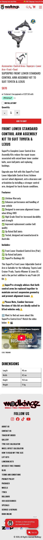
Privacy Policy (8, 479)
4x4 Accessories (9, 500)
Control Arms (19, 66)
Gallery (5, 439)
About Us (5, 426)
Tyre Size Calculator (11, 444)
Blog (4, 470)
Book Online (7, 514)
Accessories (7, 66)
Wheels (5, 487)
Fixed (15, 69)
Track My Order (8, 435)
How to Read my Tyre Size (12, 452)
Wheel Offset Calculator (13, 448)
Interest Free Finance (11, 466)
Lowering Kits (8, 461)
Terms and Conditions (11, 474)
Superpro (31, 66)
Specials (5, 505)
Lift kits (5, 457)
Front (9, 69)
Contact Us (6, 431)
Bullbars (6, 496)
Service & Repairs (9, 509)
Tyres (4, 492)
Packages (6, 483)
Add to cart (21, 121)
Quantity (6, 107)
